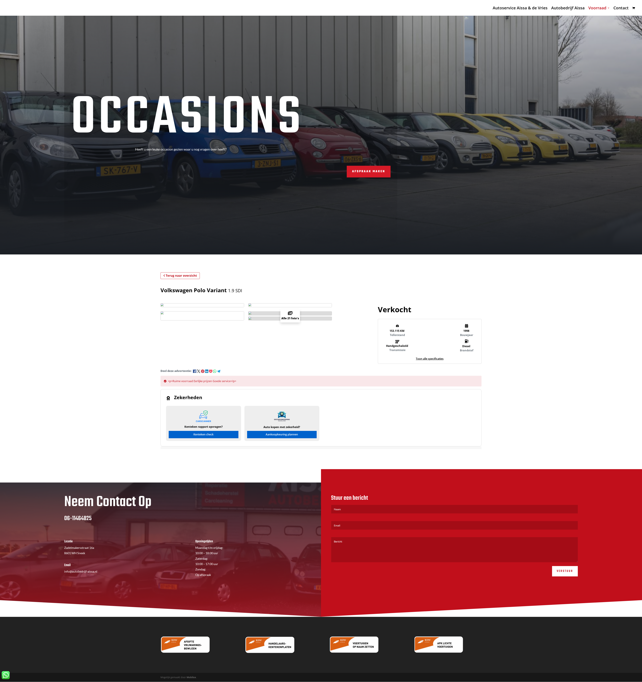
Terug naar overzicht (181, 276)
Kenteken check (203, 434)
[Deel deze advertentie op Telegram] (218, 371)
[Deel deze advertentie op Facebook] (195, 371)
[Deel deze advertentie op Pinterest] (203, 371)
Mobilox (191, 677)
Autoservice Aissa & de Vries (520, 9)
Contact (621, 9)
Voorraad (597, 9)
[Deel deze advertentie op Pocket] (211, 371)
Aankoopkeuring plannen (282, 434)
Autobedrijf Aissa (568, 9)
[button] (430, 359)
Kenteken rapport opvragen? (203, 427)
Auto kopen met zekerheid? (281, 427)
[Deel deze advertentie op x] (198, 371)
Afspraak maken (368, 171)
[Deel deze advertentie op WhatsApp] (215, 371)
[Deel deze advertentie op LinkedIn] (207, 371)
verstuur (565, 571)
